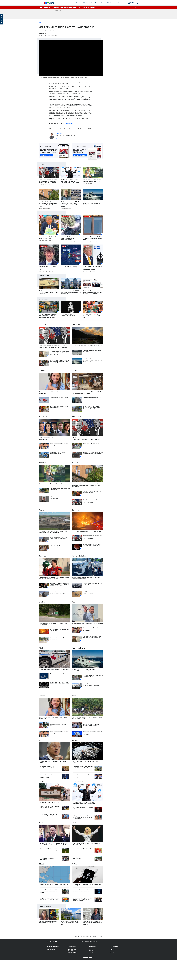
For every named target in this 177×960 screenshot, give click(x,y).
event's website (69, 123)
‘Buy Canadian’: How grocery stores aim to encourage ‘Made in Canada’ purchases (48, 292)
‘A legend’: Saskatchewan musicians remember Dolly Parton (59, 546)
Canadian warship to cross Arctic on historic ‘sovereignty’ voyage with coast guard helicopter (92, 360)
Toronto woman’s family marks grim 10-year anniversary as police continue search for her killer (59, 361)
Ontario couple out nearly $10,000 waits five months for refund (48, 922)
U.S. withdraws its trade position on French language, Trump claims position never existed (92, 268)
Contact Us (85, 936)
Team (100, 936)
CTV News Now (111, 2)
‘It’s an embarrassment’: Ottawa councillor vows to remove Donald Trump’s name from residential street (92, 407)
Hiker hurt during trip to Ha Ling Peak (59, 397)
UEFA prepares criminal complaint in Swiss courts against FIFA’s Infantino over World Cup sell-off (53, 844)
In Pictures (78, 2)
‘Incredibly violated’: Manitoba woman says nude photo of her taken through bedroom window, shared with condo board (87, 485)
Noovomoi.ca (113, 950)
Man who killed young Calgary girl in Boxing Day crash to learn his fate (54, 392)
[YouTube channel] (53, 941)
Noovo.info (112, 949)
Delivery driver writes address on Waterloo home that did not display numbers (92, 923)
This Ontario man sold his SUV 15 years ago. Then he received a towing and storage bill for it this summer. (70, 204)
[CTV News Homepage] (49, 3)
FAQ (90, 936)
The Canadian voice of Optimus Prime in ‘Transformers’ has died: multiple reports (84, 803)
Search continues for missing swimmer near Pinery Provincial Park (53, 624)
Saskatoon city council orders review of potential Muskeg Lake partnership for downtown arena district (59, 584)
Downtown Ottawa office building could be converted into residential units (92, 398)
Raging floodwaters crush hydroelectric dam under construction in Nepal (68, 238)
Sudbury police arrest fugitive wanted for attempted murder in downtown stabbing (86, 578)
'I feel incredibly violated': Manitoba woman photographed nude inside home (92, 238)
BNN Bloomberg (93, 950)
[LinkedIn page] (56, 941)
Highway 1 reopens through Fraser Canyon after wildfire (87, 345)
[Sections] (40, 2)
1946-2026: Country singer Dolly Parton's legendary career (69, 315)
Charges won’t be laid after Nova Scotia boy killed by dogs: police (92, 180)
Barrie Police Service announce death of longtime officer (87, 623)
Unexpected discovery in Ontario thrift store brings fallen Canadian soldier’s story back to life (59, 353)
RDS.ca (112, 952)
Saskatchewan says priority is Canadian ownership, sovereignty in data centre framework (53, 532)
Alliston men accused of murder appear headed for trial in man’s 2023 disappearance (93, 629)
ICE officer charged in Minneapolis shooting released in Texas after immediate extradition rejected (91, 724)
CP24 (90, 949)
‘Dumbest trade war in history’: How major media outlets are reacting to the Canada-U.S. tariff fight (92, 292)
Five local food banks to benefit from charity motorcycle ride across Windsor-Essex (60, 684)
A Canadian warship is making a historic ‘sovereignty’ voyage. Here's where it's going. (92, 203)
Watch (71, 2)
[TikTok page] (50, 941)
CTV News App (78, 936)
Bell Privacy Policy (72, 949)
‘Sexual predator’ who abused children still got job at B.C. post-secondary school (59, 724)
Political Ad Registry (72, 952)
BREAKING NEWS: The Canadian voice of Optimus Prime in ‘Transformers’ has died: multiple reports (70, 182)
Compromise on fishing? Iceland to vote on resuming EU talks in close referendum (92, 733)
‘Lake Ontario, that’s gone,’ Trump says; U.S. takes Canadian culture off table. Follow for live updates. (48, 181)
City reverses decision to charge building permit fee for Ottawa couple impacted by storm (87, 392)
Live (119, 2)
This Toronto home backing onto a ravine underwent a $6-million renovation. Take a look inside (48, 316)
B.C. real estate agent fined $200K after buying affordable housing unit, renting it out (71, 292)
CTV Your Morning (88, 2)
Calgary (41, 22)
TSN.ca (91, 952)
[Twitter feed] (48, 941)
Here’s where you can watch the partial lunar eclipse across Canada (71, 267)
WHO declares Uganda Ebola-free (49, 802)
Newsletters (95, 936)
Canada (64, 2)
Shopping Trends (100, 2)
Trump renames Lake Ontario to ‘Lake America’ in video (47, 237)
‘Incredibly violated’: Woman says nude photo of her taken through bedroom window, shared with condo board (49, 204)
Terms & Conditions (72, 950)
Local (58, 2)
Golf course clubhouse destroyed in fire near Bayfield (86, 531)
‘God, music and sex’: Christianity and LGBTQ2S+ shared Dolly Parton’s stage (86, 844)
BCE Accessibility (51, 949)
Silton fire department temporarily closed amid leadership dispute (58, 538)
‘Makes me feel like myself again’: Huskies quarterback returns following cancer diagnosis (54, 578)
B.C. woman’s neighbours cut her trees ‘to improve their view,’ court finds (70, 923)
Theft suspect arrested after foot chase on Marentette (54, 669)
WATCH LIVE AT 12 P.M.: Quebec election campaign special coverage (53, 438)
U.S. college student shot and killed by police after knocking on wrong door (48, 268)
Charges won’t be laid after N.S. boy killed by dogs (52, 483)
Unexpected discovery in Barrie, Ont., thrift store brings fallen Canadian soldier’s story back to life (92, 637)
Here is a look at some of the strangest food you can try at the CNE (92, 316)
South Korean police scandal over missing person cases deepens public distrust (87, 717)
